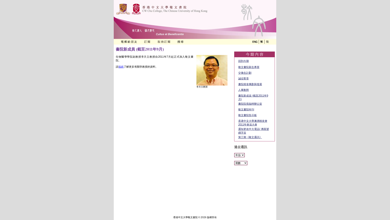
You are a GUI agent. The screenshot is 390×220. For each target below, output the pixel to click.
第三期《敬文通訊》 (250, 137)
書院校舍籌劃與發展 (250, 84)
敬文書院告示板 (247, 115)
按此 (121, 66)
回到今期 (243, 61)
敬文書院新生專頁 (248, 67)
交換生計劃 (244, 72)
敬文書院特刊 (246, 109)
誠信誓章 (243, 78)
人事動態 (243, 89)
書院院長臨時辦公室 (250, 103)
